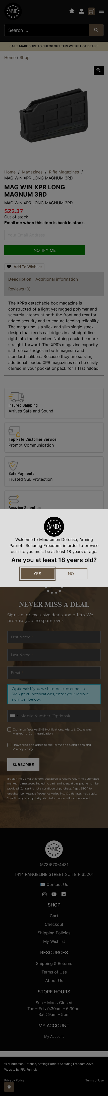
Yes (37, 573)
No (71, 573)
